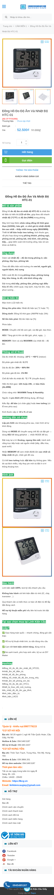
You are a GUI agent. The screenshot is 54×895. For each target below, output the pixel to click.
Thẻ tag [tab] (27, 183)
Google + (11, 860)
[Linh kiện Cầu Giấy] (31, 6)
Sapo (33, 893)
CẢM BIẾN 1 (21, 26)
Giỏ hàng (6, 799)
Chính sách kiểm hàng (12, 819)
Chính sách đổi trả (10, 815)
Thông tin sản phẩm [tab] (27, 170)
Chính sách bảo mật (11, 823)
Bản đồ (5, 803)
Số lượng (6, 142)
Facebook (11, 851)
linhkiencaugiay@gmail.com (25, 785)
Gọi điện (27, 160)
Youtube (11, 855)
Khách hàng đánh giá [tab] (27, 176)
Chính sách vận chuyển (13, 807)
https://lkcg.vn (20, 781)
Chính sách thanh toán (12, 811)
